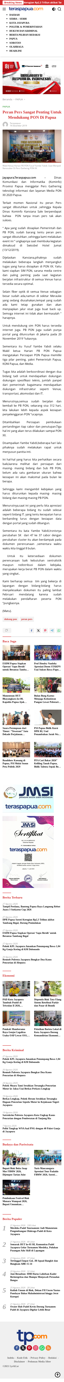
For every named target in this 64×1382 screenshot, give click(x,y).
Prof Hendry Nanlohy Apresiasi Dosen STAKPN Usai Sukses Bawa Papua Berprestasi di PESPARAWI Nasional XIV (47, 666)
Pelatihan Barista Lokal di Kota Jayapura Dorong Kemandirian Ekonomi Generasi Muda (47, 1032)
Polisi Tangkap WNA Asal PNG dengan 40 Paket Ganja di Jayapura (31, 1130)
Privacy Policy (38, 1358)
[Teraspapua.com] (25, 9)
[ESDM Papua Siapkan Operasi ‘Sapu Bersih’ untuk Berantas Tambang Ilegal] (16, 652)
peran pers (26, 619)
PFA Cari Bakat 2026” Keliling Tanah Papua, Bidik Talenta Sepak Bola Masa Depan (47, 763)
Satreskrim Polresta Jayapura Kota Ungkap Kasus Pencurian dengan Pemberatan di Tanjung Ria (29, 1117)
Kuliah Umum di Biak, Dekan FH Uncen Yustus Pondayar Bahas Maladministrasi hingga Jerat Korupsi (35, 1293)
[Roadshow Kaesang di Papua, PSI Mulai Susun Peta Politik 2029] (16, 749)
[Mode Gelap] (54, 9)
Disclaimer (19, 1361)
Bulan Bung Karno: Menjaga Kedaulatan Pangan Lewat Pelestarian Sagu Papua (47, 699)
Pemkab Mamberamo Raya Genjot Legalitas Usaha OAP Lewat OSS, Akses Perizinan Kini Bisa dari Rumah (16, 1032)
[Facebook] (16, 1348)
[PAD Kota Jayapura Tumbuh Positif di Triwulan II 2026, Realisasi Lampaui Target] (16, 988)
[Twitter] (23, 1348)
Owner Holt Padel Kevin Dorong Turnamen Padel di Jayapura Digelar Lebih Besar (33, 1308)
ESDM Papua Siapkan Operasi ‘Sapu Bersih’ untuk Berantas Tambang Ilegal (16, 666)
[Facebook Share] (31, 630)
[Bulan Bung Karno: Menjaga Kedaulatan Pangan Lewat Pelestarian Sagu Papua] (48, 685)
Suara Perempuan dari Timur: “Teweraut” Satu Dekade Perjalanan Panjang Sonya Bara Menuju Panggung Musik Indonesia (16, 731)
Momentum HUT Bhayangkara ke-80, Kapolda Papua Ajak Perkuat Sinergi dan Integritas (13, 699)
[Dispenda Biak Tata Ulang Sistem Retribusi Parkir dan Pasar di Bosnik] (48, 988)
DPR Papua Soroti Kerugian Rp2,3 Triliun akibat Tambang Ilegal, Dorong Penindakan (28, 921)
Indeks (10, 1358)
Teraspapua (15, 123)
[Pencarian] (59, 9)
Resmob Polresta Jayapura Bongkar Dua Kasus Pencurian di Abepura (27, 961)
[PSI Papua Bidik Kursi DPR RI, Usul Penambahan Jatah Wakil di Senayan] (48, 717)
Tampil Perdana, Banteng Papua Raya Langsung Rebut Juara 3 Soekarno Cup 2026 (31, 908)
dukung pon (10, 619)
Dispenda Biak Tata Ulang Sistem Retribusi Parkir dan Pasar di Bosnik (47, 1002)
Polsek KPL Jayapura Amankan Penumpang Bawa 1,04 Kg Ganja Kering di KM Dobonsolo (31, 948)
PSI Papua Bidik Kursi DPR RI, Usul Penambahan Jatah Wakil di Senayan (47, 731)
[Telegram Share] (52, 630)
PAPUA (6, 106)
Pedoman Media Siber (39, 1361)
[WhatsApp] (42, 1348)
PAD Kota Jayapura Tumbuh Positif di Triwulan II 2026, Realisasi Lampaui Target (16, 1002)
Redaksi (52, 1358)
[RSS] (48, 1348)
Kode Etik (22, 1358)
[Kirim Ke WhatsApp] (58, 630)
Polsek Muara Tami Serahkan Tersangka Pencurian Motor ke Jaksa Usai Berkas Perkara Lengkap (29, 1087)
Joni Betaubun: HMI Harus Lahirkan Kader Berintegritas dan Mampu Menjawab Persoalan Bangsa (34, 1277)
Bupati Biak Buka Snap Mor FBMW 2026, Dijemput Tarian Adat (15, 1171)
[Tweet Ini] (38, 630)
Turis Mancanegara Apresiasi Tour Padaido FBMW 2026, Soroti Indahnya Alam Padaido (46, 1171)
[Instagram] (35, 1348)
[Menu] (5, 9)
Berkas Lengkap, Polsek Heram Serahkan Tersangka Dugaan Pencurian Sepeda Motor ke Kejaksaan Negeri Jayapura (31, 1102)
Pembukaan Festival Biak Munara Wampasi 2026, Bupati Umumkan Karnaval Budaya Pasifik (16, 1201)
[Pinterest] (29, 1348)
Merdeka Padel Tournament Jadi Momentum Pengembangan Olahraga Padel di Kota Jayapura (33, 1231)
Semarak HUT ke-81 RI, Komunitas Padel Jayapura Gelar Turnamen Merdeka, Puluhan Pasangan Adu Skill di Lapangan (34, 1247)
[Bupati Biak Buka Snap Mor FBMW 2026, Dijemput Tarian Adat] (16, 1157)
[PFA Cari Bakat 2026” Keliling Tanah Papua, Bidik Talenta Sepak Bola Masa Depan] (48, 749)
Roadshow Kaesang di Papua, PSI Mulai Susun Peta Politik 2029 (15, 763)
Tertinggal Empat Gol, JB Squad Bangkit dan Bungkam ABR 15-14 (34, 1262)
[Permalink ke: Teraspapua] (5, 124)
